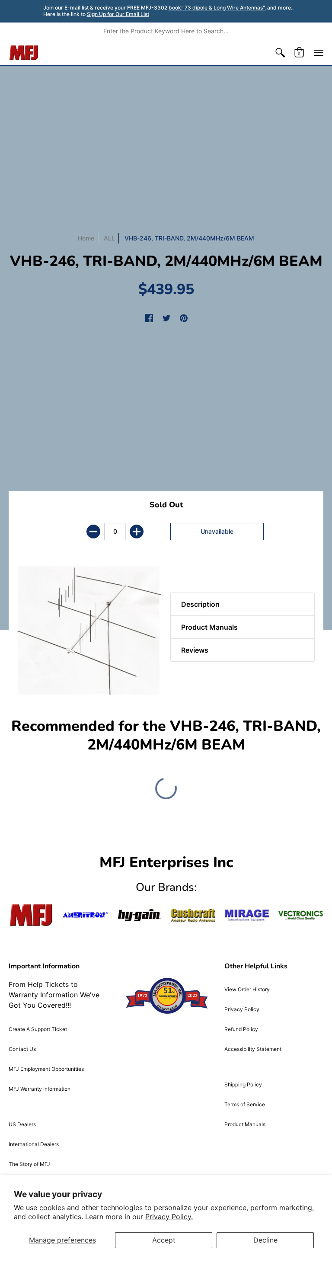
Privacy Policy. (169, 1216)
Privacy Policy (241, 1009)
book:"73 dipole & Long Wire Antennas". (217, 7)
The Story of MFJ (29, 1164)
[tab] (185, 571)
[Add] (137, 531)
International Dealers (34, 1144)
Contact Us (22, 1049)
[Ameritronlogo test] (85, 915)
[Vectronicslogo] (300, 915)
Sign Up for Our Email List (118, 14)
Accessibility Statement (252, 1049)
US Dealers (22, 1124)
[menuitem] (280, 52)
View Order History (247, 989)
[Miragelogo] (247, 915)
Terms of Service (244, 1104)
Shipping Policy (243, 1084)
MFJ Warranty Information (39, 1089)
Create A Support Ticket (38, 1029)
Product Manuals (244, 1124)
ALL (109, 238)
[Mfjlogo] (31, 915)
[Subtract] (93, 531)
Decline (265, 1240)
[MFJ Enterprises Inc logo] (24, 52)
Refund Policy (241, 1029)
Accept (164, 1240)
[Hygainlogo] (139, 915)
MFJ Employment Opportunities (46, 1069)
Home (86, 238)
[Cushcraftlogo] (193, 915)
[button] (280, 52)
